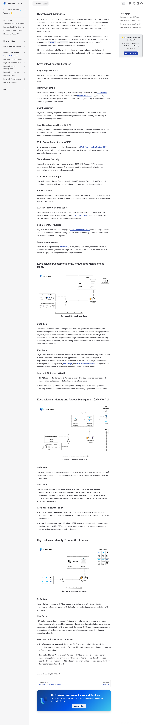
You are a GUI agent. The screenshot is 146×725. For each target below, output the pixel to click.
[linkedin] (138, 3)
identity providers (84, 95)
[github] (141, 3)
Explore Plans (130, 53)
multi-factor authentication (87, 364)
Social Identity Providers (80, 229)
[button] (14, 20)
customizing (64, 247)
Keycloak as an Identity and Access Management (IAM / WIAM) (131, 24)
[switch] (123, 3)
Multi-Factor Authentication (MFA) (94, 147)
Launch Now (79, 706)
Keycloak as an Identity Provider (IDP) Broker (131, 27)
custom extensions (80, 215)
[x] (134, 3)
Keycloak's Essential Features (130, 17)
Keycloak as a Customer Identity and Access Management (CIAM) (131, 20)
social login (67, 364)
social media (102, 92)
